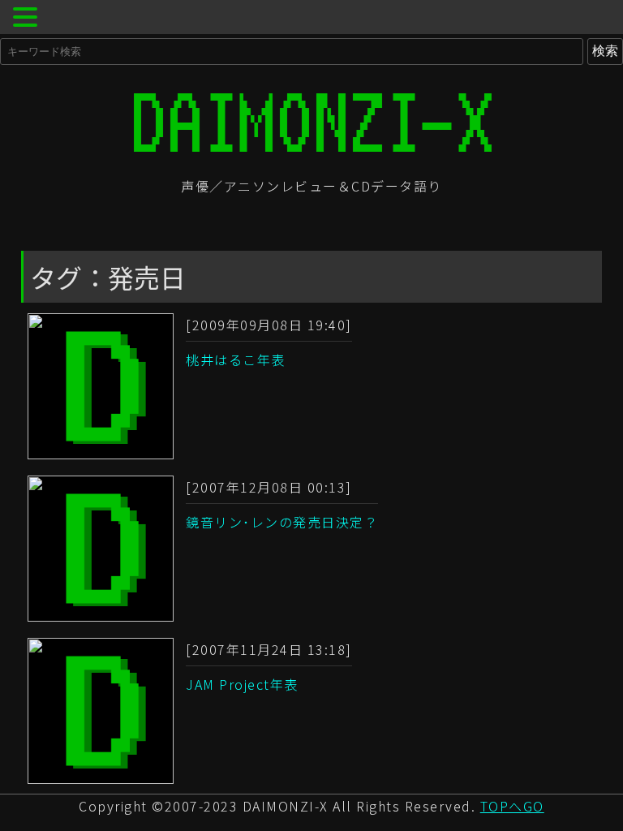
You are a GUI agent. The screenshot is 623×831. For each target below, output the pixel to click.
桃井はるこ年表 (236, 359)
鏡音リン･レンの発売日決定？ (282, 522)
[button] (27, 19)
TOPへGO (512, 806)
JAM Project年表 (242, 684)
